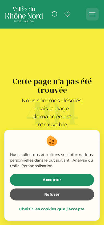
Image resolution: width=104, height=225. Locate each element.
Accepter (52, 179)
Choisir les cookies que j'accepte (52, 209)
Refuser (52, 194)
